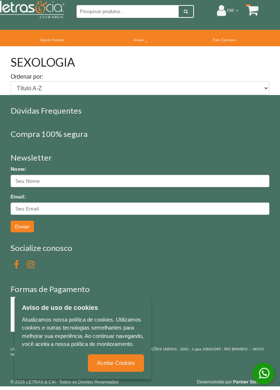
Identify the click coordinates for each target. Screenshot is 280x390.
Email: (18, 197)
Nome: (19, 169)
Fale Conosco (224, 40)
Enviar (22, 226)
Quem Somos (51, 40)
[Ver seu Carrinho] (248, 10)
